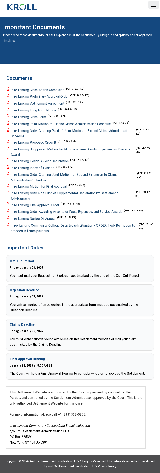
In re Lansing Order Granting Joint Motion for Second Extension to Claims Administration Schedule (64, 177)
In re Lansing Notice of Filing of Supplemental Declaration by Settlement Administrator (64, 196)
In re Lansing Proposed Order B (33, 142)
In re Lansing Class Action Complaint (37, 90)
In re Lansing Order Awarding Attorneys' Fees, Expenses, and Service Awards (66, 212)
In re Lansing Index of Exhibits (32, 168)
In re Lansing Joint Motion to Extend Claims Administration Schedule (61, 124)
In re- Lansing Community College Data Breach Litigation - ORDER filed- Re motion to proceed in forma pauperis (73, 228)
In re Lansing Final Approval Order (35, 205)
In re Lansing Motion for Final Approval (39, 186)
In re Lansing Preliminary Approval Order (40, 97)
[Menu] (153, 5)
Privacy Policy (107, 466)
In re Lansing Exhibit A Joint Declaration (40, 161)
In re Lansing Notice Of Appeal (33, 219)
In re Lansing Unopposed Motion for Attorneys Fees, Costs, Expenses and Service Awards (70, 152)
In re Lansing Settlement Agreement (37, 103)
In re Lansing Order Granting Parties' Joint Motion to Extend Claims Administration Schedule (70, 133)
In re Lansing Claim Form (28, 117)
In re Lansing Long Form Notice (33, 110)
